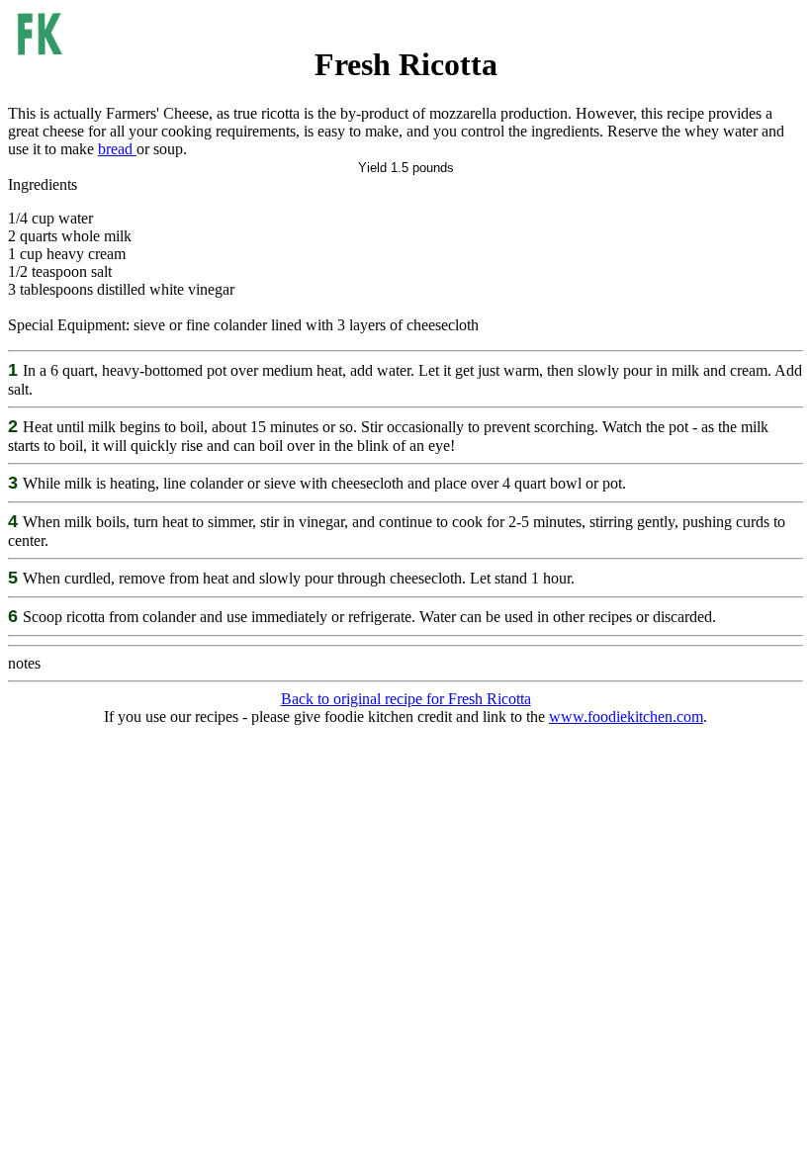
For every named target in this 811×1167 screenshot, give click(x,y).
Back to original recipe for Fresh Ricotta (406, 698)
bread (117, 148)
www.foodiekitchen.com (626, 716)
